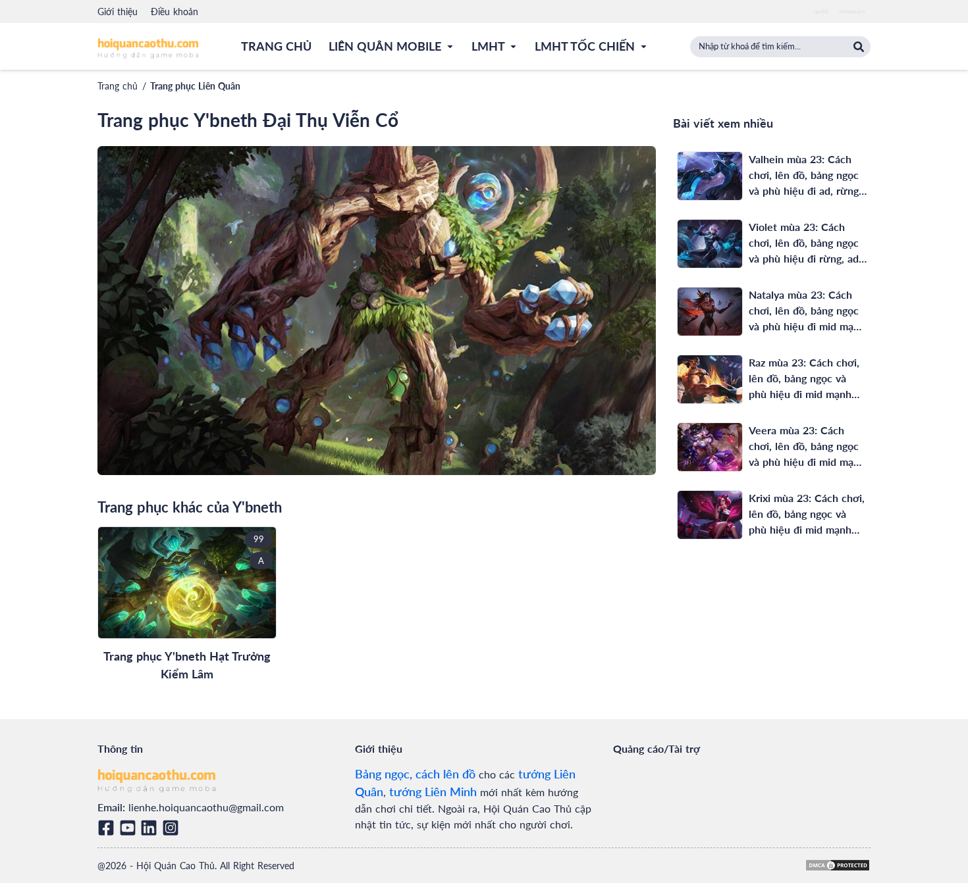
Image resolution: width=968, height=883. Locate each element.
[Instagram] (173, 827)
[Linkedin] (151, 827)
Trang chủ (117, 85)
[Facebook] (108, 827)
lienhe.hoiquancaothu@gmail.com (206, 807)
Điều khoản (174, 11)
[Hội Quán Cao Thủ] (148, 48)
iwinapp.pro (852, 11)
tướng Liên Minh (433, 791)
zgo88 (820, 11)
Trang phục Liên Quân (195, 85)
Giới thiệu (117, 11)
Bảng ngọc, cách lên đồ (415, 774)
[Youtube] (130, 827)
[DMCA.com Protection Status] (838, 865)
